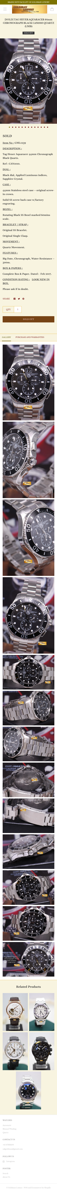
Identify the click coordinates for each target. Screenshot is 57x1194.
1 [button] (9, 127)
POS (26, 1188)
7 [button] (28, 127)
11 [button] (41, 127)
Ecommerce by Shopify (41, 1188)
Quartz (5, 1133)
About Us (6, 1177)
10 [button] (38, 127)
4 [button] (18, 127)
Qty (8, 309)
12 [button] (44, 127)
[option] (28, 81)
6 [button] (25, 127)
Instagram (10, 1161)
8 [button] (31, 127)
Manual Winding (9, 1129)
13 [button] (47, 127)
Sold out (28, 319)
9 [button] (34, 127)
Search (5, 1173)
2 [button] (12, 127)
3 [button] (15, 127)
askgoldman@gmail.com (13, 1149)
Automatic (7, 1125)
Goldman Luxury (15, 1188)
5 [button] (22, 127)
